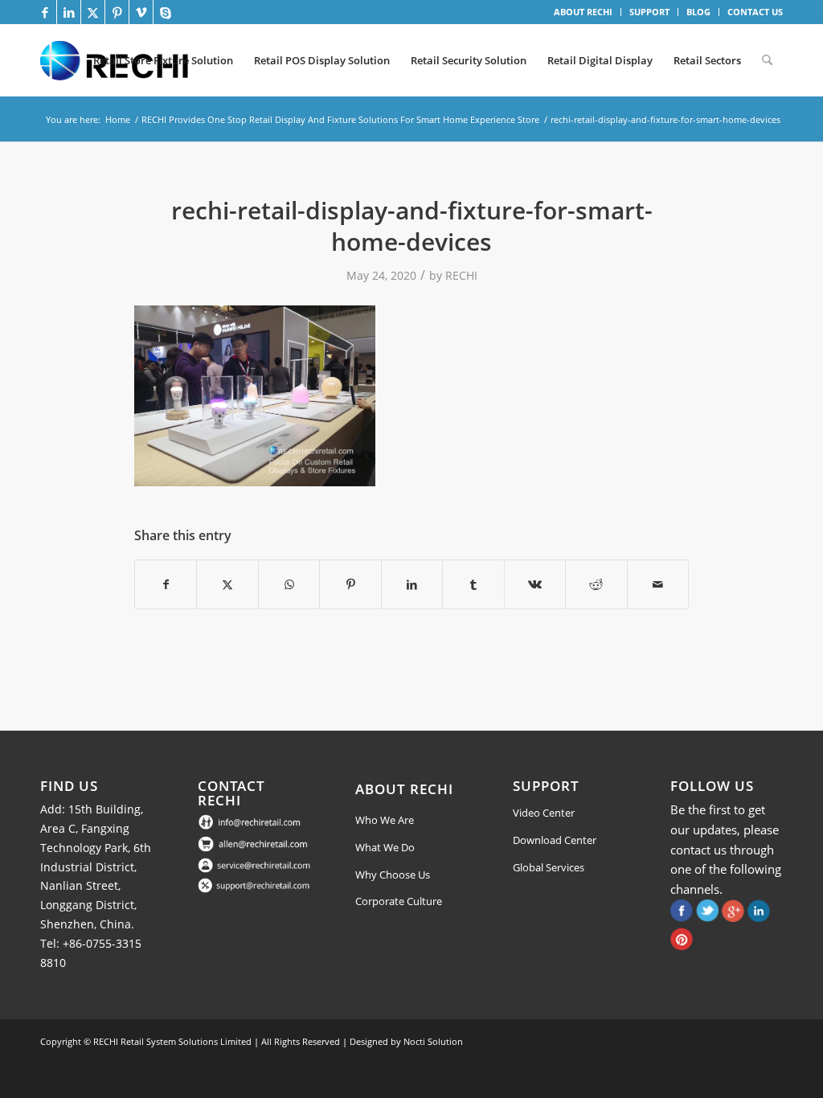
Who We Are (384, 820)
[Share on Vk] (535, 584)
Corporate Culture (398, 901)
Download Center (554, 840)
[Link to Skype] (166, 12)
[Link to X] (92, 12)
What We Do (385, 847)
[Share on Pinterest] (350, 584)
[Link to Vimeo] (141, 12)
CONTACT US (755, 12)
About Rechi (404, 789)
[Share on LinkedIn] (412, 584)
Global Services (548, 867)
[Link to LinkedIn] (68, 12)
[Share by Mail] (658, 584)
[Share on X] (227, 584)
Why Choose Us (392, 874)
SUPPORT (649, 12)
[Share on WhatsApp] (289, 584)
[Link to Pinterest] (117, 12)
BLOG (698, 12)
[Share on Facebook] (165, 584)
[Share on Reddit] (596, 584)
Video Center (544, 812)
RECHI (461, 275)
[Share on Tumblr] (473, 584)
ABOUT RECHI (583, 12)
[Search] (767, 60)
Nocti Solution (433, 1041)
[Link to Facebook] (44, 12)
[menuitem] (583, 12)
